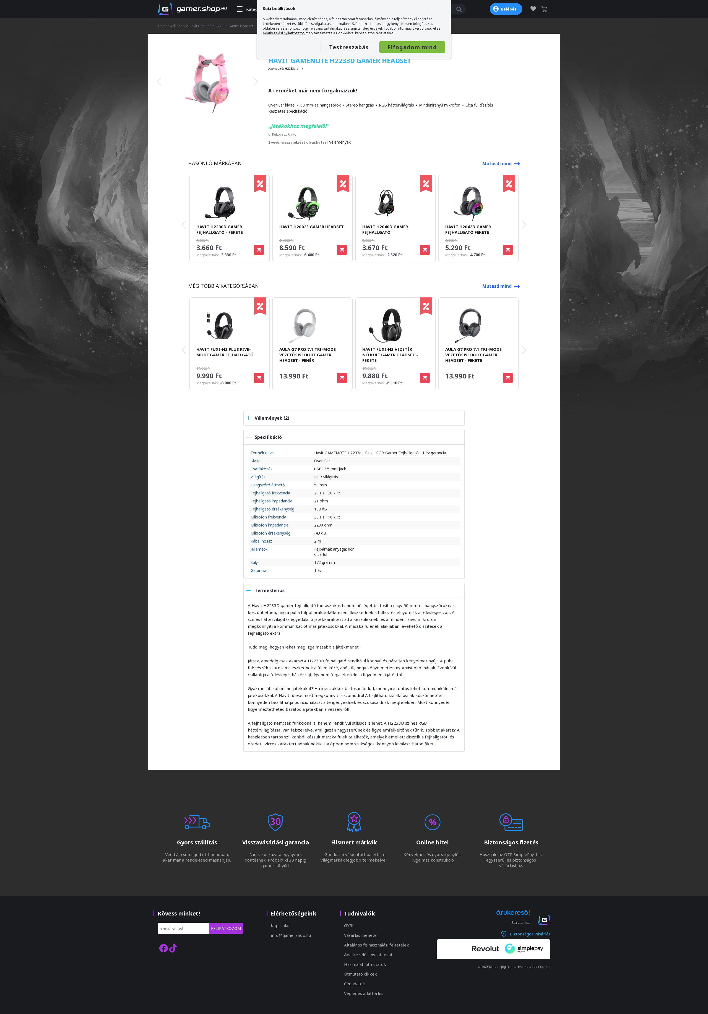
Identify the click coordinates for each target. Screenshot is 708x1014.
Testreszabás (349, 47)
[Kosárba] (259, 250)
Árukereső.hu (520, 923)
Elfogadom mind (412, 47)
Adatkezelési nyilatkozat (368, 954)
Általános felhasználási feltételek (376, 945)
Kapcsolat (280, 925)
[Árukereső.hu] (513, 917)
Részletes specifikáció (288, 111)
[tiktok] (173, 948)
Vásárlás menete (360, 935)
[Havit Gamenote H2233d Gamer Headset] (207, 81)
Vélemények (340, 142)
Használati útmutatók (365, 964)
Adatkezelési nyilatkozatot (283, 33)
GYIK (349, 925)
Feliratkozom (226, 928)
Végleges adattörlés (363, 993)
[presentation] (159, 81)
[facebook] (163, 948)
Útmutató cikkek (360, 974)
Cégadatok (354, 983)
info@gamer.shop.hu (291, 935)
